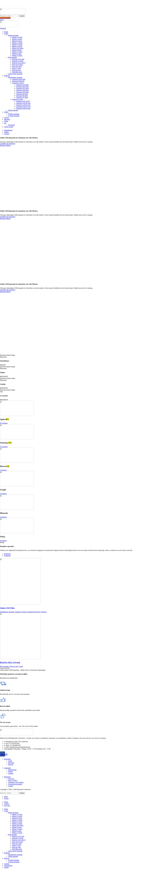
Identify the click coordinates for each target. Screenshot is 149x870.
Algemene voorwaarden (16, 782)
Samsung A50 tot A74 (23, 106)
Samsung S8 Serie (22, 96)
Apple (21, 666)
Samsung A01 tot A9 (23, 101)
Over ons (11, 779)
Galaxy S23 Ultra (7, 608)
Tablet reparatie (13, 110)
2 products (3, 470)
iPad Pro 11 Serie (17, 61)
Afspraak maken (5, 18)
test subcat (11, 125)
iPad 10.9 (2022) (17, 65)
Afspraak (3, 28)
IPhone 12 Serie (17, 43)
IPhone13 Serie (17, 41)
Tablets (10, 771)
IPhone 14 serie (17, 39)
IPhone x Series (17, 46)
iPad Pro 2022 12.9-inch (10, 662)
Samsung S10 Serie (22, 92)
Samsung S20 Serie (22, 90)
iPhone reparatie (13, 35)
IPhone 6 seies (16, 54)
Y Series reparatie (13, 116)
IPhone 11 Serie (17, 44)
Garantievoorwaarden (15, 784)
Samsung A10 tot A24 (23, 103)
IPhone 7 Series (17, 52)
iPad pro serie (14, 666)
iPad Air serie (16, 70)
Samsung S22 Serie (22, 86)
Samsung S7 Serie (22, 97)
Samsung (43, 612)
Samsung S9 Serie (22, 94)
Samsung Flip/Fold (18, 81)
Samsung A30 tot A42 (23, 105)
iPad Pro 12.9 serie (18, 59)
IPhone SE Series (17, 48)
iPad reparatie (12, 57)
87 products (4, 423)
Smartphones (12, 770)
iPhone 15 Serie (17, 37)
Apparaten (7, 768)
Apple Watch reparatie (15, 74)
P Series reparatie (13, 114)
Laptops (10, 773)
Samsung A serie (17, 99)
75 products (4, 447)
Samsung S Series (18, 83)
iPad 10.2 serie (17, 66)
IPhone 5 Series (17, 55)
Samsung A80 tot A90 (23, 108)
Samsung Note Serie (18, 79)
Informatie (7, 777)
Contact (10, 786)
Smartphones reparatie (15, 77)
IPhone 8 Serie (17, 50)
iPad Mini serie (17, 72)
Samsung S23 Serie (22, 85)
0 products (3, 493)
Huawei (10, 764)
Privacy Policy (12, 780)
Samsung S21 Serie (22, 88)
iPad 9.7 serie (16, 68)
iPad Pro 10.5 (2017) (19, 63)
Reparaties (7, 759)
